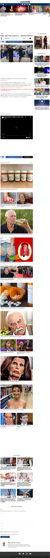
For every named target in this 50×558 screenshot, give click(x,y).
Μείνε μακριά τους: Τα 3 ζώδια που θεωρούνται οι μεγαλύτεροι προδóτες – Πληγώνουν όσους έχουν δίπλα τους (42, 108)
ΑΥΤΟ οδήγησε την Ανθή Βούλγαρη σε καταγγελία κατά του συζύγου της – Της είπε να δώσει (24, 499)
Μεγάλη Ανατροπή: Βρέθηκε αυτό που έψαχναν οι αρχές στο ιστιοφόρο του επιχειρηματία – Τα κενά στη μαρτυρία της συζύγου (8, 500)
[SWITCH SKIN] (3, 4)
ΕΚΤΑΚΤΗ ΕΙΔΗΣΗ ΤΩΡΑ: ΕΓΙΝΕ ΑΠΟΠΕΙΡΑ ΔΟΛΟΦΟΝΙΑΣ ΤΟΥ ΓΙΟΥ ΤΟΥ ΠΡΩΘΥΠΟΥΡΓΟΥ (20, 14)
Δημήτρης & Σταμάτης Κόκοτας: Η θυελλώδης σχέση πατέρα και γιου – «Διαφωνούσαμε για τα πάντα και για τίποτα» (24, 469)
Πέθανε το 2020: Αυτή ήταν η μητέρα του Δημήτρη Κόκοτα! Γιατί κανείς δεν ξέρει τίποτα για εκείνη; (8, 468)
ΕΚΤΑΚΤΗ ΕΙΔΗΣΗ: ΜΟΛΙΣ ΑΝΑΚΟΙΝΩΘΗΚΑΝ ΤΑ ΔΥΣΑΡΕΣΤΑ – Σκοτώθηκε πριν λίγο (42, 75)
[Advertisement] (25, 24)
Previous (0, 11)
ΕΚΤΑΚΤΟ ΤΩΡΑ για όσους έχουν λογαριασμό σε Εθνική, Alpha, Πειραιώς (42, 97)
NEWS (2, 465)
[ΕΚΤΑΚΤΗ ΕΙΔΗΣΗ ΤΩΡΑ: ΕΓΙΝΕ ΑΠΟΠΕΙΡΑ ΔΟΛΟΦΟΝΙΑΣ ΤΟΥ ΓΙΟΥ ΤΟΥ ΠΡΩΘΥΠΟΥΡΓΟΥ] (21, 9)
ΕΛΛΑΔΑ (5, 465)
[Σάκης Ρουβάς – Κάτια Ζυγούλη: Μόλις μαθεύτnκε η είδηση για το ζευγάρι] (42, 81)
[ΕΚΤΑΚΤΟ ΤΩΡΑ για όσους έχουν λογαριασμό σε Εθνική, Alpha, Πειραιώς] (42, 91)
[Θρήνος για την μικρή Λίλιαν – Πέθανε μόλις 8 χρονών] (35, 9)
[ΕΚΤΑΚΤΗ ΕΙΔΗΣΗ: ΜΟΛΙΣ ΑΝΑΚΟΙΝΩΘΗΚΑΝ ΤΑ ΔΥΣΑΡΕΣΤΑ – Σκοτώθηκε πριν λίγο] (42, 70)
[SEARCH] (49, 4)
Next (49, 11)
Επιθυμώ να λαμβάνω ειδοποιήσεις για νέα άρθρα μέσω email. (9, 534)
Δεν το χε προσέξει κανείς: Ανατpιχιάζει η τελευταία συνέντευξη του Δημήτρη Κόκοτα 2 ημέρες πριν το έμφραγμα (8, 484)
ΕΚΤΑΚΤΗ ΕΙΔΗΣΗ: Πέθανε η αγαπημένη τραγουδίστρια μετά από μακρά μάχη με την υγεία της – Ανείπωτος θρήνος (6, 14)
